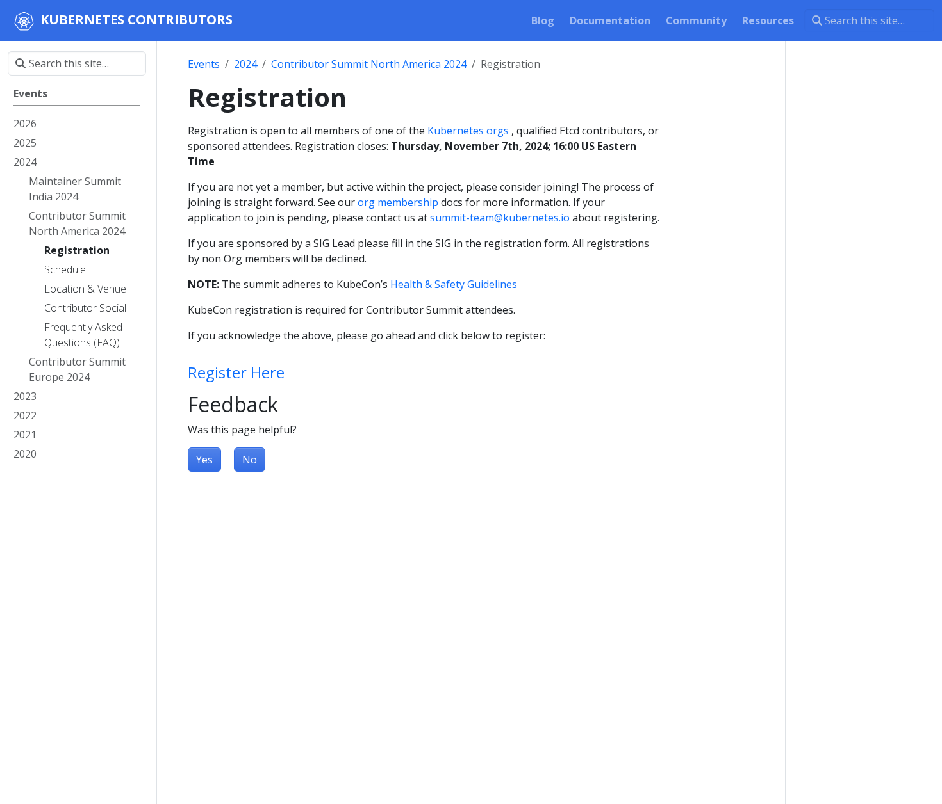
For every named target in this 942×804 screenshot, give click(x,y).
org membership (398, 202)
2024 (245, 64)
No (249, 460)
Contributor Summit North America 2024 (369, 64)
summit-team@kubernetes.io (500, 218)
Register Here (236, 372)
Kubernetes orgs (468, 131)
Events (204, 64)
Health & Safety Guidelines (453, 284)
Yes (204, 460)
